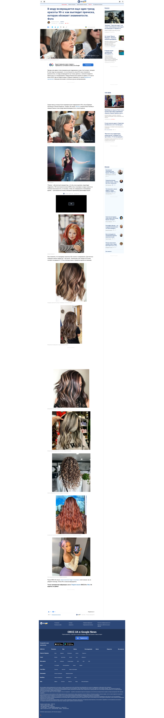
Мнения (107, 167)
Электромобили (66, 665)
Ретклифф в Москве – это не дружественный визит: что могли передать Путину (112, 227)
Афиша (55, 681)
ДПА (78, 661)
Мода (76, 681)
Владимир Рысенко (109, 247)
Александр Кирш (109, 193)
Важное (107, 8)
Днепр (77, 653)
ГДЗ (55, 661)
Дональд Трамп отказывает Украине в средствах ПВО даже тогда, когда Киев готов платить (114, 116)
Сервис (80, 665)
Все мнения (108, 251)
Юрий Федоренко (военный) (111, 174)
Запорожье (69, 653)
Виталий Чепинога (109, 230)
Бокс (77, 657)
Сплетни (63, 681)
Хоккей (70, 657)
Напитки (63, 669)
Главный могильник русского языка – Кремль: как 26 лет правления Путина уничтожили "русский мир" (112, 182)
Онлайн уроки (70, 661)
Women (78, 106)
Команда (70, 622)
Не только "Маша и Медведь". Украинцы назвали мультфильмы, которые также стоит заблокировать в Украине (111, 38)
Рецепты (56, 669)
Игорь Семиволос (109, 221)
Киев (55, 653)
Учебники (62, 661)
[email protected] (55, 708)
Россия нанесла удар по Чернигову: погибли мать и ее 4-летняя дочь (114, 124)
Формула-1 (84, 657)
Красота (70, 681)
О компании (56, 622)
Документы (71, 624)
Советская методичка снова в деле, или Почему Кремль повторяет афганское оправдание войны (112, 218)
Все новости (121, 649)
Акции (74, 665)
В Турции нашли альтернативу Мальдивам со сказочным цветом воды (110, 52)
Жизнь (75, 649)
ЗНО (83, 661)
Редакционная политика (56, 614)
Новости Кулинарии (73, 669)
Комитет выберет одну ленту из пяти (112, 30)
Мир (63, 649)
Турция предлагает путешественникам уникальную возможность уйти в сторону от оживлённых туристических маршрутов (111, 58)
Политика (53, 649)
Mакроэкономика (69, 673)
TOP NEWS (108, 92)
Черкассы (84, 653)
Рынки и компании (58, 673)
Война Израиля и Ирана (82, 4)
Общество (109, 649)
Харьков (61, 653)
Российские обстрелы (97, 4)
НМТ (89, 661)
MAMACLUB (68, 677)
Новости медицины (58, 677)
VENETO (90, 4)
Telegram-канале (75, 584)
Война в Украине (71, 4)
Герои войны (64, 4)
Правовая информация (87, 622)
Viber (88, 584)
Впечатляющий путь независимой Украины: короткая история (111, 236)
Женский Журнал (84, 681)
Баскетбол (63, 657)
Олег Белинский (108, 185)
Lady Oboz (62, 21)
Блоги (97, 649)
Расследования (88, 649)
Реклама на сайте (57, 624)
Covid (75, 677)
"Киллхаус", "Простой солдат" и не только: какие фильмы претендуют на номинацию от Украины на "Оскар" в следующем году (114, 27)
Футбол (55, 657)
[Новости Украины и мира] (78, 615)
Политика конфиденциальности (104, 622)
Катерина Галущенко (55, 21)
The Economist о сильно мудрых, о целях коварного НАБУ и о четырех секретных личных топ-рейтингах (111, 190)
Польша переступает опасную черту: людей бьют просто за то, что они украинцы (111, 244)
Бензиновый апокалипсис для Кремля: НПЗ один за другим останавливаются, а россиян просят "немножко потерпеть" (111, 171)
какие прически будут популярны (70, 580)
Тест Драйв (56, 665)
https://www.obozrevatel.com (82, 687)
